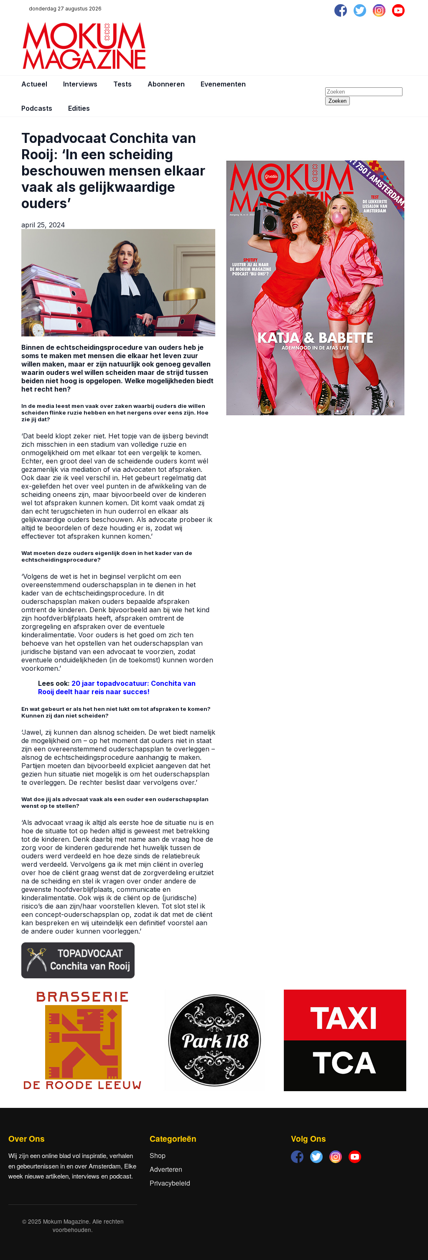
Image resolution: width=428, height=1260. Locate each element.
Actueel (34, 84)
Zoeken (337, 101)
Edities (79, 108)
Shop (158, 1155)
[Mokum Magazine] (84, 46)
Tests (122, 84)
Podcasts (36, 108)
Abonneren (166, 84)
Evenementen (223, 84)
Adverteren (166, 1169)
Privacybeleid (170, 1183)
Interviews (80, 84)
